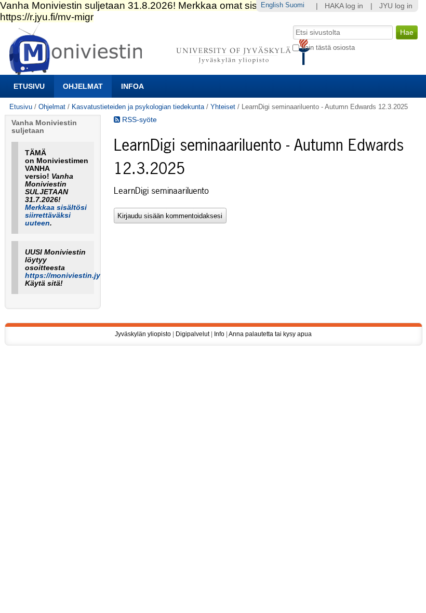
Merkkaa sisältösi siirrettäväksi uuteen (56, 215)
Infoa (132, 86)
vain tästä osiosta (328, 47)
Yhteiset (222, 107)
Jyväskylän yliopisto (143, 334)
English (272, 5)
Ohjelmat (83, 86)
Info (219, 334)
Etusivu (29, 86)
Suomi (294, 5)
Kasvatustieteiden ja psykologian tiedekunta (138, 107)
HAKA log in (344, 6)
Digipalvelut (192, 334)
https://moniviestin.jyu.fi (68, 275)
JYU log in (395, 6)
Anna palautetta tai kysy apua (270, 334)
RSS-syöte (138, 120)
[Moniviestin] (162, 70)
